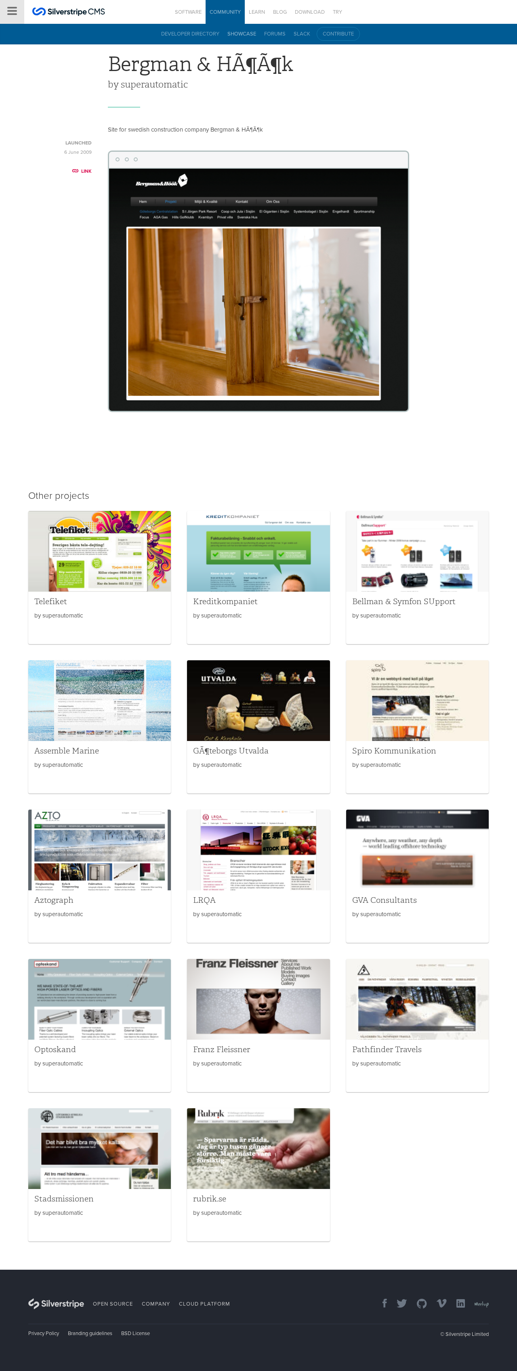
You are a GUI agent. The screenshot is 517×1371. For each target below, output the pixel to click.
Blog (280, 12)
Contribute (338, 34)
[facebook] (380, 1304)
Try (337, 12)
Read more (99, 577)
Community (225, 12)
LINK (86, 171)
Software (188, 12)
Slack (302, 34)
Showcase (241, 34)
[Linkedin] (456, 1304)
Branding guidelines (90, 1333)
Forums (275, 34)
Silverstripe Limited (467, 1334)
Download (310, 12)
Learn (257, 12)
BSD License (135, 1333)
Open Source (113, 1304)
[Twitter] (398, 1304)
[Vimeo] (438, 1304)
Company (156, 1304)
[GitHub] (418, 1304)
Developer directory (190, 34)
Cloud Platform (204, 1304)
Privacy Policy (43, 1333)
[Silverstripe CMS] (68, 12)
